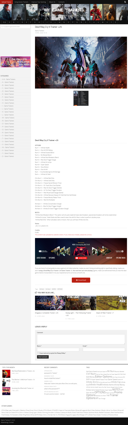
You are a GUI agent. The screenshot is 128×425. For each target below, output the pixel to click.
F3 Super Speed (95, 379)
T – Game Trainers (8, 138)
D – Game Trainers (8, 91)
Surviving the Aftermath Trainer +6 (22, 388)
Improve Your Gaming (39, 2)
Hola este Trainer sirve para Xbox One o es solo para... (61, 383)
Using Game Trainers (21, 2)
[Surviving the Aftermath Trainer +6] (6, 391)
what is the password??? (52, 389)
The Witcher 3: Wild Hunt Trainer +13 (23, 380)
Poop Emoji (29, 410)
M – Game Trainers (8, 118)
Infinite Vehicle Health (92, 387)
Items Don (101, 387)
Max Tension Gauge (109, 387)
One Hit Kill (90, 393)
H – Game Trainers (8, 103)
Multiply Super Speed (106, 390)
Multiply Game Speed (93, 390)
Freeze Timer (104, 379)
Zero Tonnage (102, 398)
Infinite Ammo (92, 382)
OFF (122, 390)
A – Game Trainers (8, 82)
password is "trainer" (50, 373)
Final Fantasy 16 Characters (10, 415)
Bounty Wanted (119, 371)
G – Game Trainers (8, 100)
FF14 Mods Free (91, 415)
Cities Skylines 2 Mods (98, 410)
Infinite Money (119, 385)
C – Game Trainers (8, 88)
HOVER (119, 379)
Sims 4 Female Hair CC (50, 415)
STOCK (104, 395)
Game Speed (112, 379)
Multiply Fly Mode (118, 387)
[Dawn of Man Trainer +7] (111, 303)
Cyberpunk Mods (66, 412)
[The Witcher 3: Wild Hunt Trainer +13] (6, 382)
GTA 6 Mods (47, 410)
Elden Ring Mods (24, 415)
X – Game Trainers (8, 150)
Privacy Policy (61, 353)
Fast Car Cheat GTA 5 (12, 412)
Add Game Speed (91, 371)
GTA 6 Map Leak (7, 410)
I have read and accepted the (52, 353)
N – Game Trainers (8, 121)
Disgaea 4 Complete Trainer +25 (46, 313)
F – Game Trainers (8, 97)
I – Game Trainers (7, 106)
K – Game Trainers (8, 112)
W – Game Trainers (8, 147)
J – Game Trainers (7, 109)
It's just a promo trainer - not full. (54, 394)
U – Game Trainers (8, 141)
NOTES (54, 289)
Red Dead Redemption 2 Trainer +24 (23, 371)
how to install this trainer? (52, 378)
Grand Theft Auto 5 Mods (80, 412)
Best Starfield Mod (117, 412)
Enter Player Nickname (117, 377)
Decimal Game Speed (101, 374)
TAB (108, 395)
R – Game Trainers (8, 133)
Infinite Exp (116, 382)
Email (85, 346)
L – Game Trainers (8, 115)
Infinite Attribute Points (105, 382)
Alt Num (42, 289)
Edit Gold (123, 374)
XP (97, 398)
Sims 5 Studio (38, 410)
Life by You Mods (111, 410)
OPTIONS (60, 289)
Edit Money (90, 377)
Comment (40, 332)
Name (39, 346)
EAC (119, 374)
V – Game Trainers (8, 144)
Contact (11, 422)
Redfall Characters (104, 412)
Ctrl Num (48, 289)
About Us (52, 2)
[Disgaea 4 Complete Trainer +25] (50, 303)
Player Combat (110, 393)
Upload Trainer (6, 2)
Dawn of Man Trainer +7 (105, 313)
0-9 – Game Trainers (8, 79)
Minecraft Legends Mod (83, 410)
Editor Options (103, 376)
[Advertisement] (81, 122)
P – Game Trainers (8, 127)
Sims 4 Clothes (24, 412)
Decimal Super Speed (112, 374)
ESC (124, 377)
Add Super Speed (101, 371)
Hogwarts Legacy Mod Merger (75, 415)
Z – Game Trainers (8, 156)
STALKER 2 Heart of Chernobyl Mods (63, 410)
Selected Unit (99, 395)
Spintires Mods (93, 412)
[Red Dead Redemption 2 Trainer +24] (6, 374)
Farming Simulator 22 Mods (51, 412)
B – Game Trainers (8, 85)
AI (106, 371)
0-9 (4, 22)
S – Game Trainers (8, 135)
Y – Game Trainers (8, 153)
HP (122, 379)
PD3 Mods (61, 415)
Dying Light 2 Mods (36, 412)
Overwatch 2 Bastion (18, 410)
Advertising (4, 422)
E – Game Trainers (8, 94)
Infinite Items (108, 385)
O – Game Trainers (8, 124)
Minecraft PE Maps (36, 415)
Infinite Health (96, 384)
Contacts (61, 2)
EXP (87, 379)
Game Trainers (5, 420)
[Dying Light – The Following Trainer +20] (81, 303)
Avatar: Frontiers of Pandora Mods (107, 415)
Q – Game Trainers (8, 130)
